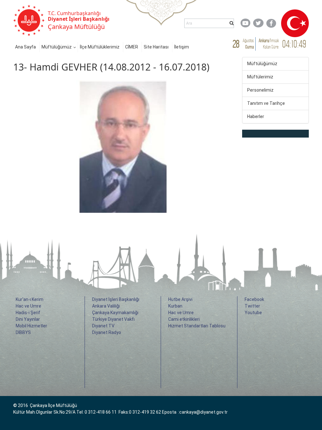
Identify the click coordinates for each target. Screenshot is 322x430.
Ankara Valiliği (106, 305)
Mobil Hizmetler (31, 325)
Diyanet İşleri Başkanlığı (115, 299)
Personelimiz (260, 90)
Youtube (253, 312)
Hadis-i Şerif (28, 312)
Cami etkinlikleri (184, 319)
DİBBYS (23, 332)
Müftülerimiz (260, 76)
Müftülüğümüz (57, 46)
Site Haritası (156, 46)
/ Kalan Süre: (269, 43)
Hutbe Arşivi (180, 299)
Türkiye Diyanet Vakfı (113, 319)
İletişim (181, 46)
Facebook (254, 299)
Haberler (255, 116)
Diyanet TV (103, 325)
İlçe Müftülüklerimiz (99, 46)
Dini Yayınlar (28, 319)
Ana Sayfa (25, 46)
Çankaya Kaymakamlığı (115, 312)
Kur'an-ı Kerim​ (29, 299)
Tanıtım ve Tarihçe (266, 103)
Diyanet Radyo (106, 332)
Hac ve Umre (28, 305)
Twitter (252, 305)
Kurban (175, 305)
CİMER (131, 46)
